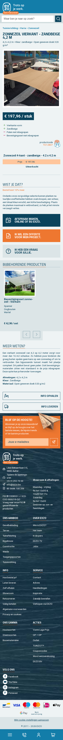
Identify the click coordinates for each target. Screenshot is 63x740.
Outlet (36, 640)
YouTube (12, 682)
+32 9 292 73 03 (15, 481)
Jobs (35, 546)
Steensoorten (9, 635)
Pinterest (13, 693)
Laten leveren (9, 582)
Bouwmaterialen (11, 640)
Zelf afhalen (8, 588)
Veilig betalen (9, 603)
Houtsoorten (9, 629)
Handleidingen (40, 588)
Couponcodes (40, 651)
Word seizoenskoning (44, 656)
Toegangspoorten (12, 556)
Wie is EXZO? (39, 525)
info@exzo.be (14, 484)
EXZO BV (37, 661)
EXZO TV (37, 541)
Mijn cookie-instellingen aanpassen (31, 720)
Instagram (13, 687)
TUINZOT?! (38, 645)
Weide (6, 551)
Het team (37, 530)
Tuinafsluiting (9, 535)
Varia (23, 28)
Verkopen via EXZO (42, 603)
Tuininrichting (10, 28)
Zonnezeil (33, 28)
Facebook (13, 676)
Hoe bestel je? (10, 577)
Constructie (8, 546)
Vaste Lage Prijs (41, 629)
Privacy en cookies (12, 614)
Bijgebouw (8, 541)
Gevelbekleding (10, 525)
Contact (37, 577)
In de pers (38, 535)
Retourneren (9, 598)
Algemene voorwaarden (14, 609)
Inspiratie (37, 593)
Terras (6, 530)
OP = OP (37, 635)
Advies (36, 582)
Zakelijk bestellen (41, 598)
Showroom (8, 593)
